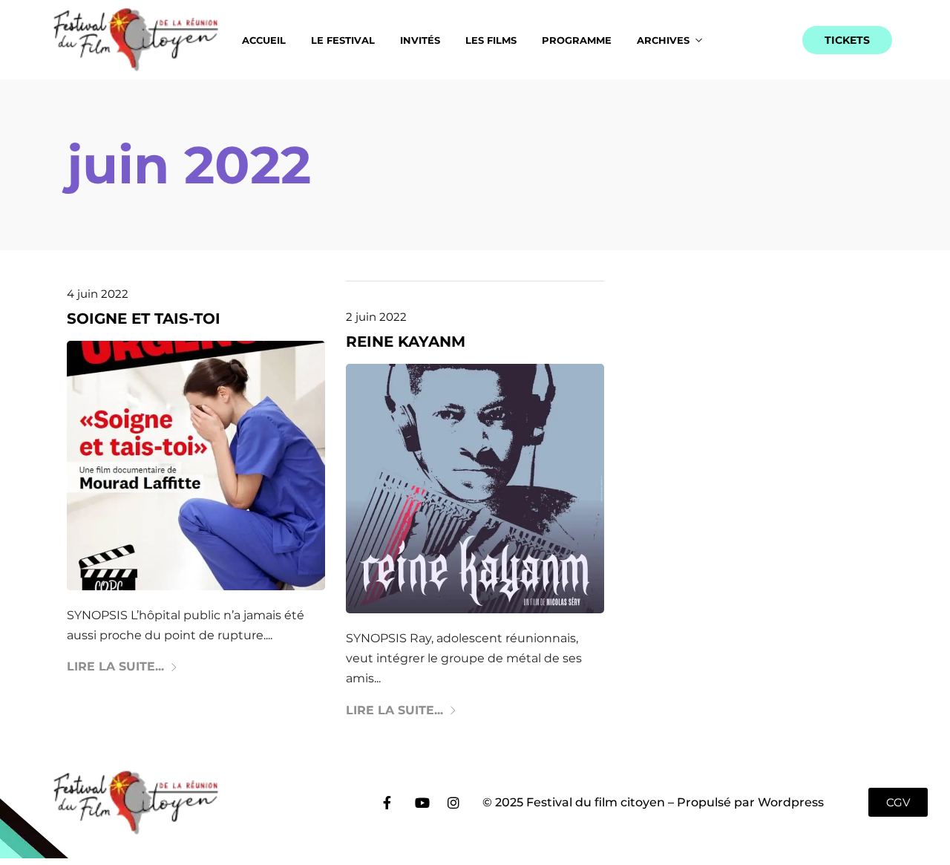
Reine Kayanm (405, 341)
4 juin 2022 (97, 294)
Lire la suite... (115, 666)
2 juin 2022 (376, 317)
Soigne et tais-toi (143, 318)
